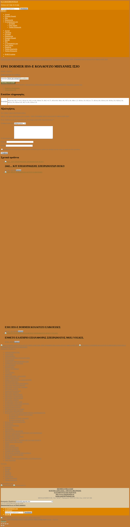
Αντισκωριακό (9, 360)
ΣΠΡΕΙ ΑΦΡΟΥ (10, 446)
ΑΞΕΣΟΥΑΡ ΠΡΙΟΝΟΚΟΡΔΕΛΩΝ (17, 361)
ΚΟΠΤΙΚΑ (8, 427)
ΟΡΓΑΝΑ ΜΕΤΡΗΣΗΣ (12, 435)
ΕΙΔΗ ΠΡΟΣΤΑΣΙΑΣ (12, 378)
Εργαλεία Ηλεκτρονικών (13, 391)
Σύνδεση (8, 467)
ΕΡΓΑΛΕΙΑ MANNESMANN (15, 385)
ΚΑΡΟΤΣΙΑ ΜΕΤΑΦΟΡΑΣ (14, 411)
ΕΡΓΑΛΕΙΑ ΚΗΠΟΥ (12, 393)
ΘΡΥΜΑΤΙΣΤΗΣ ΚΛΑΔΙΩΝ (14, 409)
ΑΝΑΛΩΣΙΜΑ (10, 356)
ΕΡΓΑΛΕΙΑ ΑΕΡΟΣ (11, 389)
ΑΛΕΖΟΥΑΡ (9, 354)
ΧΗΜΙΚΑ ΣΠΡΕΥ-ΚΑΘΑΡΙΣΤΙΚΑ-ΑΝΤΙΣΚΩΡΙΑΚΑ (23, 458)
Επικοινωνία (9, 20)
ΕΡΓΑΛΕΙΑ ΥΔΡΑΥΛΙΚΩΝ (14, 398)
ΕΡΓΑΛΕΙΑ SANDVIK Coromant (16, 387)
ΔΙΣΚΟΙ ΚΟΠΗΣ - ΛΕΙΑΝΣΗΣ (15, 376)
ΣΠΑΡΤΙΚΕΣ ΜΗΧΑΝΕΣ (13, 442)
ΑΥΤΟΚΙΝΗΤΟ (10, 365)
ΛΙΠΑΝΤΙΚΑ (9, 429)
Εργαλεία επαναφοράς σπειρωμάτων (21, 415)
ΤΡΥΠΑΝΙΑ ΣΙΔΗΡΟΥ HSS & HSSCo (18, 453)
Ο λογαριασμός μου (11, 22)
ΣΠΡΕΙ (7, 444)
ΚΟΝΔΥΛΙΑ (9, 424)
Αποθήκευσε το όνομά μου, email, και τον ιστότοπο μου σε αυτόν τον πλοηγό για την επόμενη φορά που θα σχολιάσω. (41, 149)
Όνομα (3, 142)
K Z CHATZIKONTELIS (9, 2)
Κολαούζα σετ (13, 416)
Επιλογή (18, 170)
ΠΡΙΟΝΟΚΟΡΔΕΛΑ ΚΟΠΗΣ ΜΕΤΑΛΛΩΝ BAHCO (23, 440)
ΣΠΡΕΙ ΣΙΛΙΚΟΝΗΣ (12, 447)
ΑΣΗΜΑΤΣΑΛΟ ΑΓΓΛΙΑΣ (14, 363)
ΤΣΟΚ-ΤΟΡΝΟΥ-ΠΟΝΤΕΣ (14, 455)
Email (3, 145)
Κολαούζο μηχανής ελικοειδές (19, 418)
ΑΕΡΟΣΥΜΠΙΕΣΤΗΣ (12, 352)
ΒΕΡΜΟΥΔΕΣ (9, 367)
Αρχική (7, 14)
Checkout (8, 32)
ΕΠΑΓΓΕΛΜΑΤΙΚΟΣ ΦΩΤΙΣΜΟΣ (16, 383)
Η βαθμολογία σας (7, 123)
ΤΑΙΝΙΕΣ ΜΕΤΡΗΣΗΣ (12, 451)
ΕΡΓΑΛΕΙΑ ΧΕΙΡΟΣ (12, 400)
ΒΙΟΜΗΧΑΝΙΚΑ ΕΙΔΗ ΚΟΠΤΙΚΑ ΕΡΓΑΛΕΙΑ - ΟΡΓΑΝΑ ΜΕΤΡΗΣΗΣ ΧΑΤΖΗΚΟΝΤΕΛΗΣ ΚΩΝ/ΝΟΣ (65, 490)
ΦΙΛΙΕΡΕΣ (8, 457)
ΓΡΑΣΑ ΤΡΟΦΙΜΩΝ (12, 369)
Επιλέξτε (4, 78)
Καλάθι (7, 40)
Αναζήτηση (24, 9)
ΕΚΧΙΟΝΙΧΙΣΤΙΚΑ (11, 382)
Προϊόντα (8, 47)
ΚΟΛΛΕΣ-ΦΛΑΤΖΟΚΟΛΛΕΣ (15, 422)
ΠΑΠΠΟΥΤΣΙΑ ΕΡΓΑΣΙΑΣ (14, 436)
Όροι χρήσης (13, 25)
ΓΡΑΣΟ (7, 371)
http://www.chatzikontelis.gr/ (65, 494)
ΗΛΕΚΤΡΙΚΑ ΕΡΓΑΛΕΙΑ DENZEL (17, 404)
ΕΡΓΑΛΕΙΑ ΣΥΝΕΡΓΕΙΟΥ (14, 396)
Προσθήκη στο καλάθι (8, 83)
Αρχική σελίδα (5, 59)
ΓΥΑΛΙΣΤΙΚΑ (10, 372)
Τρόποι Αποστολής (11, 49)
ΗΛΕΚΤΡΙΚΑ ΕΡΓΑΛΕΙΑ (13, 402)
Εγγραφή (12, 23)
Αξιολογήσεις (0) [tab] (10, 90)
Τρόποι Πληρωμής (15, 27)
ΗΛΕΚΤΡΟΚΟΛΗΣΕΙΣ (13, 407)
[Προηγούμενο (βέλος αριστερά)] (1, 525)
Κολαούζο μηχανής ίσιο (61, 59)
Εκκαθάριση (24, 78)
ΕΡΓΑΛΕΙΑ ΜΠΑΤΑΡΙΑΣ (13, 394)
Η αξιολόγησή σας (7, 138)
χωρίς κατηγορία (10, 460)
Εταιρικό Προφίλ (10, 16)
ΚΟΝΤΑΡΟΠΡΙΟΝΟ (12, 425)
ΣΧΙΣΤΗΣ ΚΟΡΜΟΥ (12, 449)
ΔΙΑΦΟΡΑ (8, 374)
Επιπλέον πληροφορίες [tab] (12, 88)
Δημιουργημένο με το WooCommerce (13, 505)
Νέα (6, 18)
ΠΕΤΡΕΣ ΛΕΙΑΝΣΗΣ (12, 438)
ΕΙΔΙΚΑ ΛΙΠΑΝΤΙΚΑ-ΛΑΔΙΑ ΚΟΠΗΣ (18, 380)
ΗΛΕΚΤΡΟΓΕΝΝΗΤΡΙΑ (13, 405)
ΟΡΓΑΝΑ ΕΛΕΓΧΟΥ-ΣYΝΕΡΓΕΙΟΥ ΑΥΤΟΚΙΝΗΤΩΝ (23, 433)
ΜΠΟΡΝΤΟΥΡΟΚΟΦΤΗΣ (14, 431)
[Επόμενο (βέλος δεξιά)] (3, 525)
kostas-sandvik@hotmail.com (65, 496)
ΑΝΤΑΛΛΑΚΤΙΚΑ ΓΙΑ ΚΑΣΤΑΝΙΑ (17, 358)
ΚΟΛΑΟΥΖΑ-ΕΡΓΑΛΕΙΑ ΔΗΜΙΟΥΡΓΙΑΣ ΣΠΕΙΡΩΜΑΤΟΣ (32, 59)
